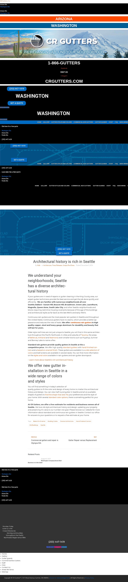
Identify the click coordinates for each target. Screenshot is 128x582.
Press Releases (57, 265)
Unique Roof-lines (68, 265)
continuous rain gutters (80, 323)
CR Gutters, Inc (5, 1)
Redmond (53, 338)
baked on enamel (39, 421)
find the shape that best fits (56, 395)
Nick (38, 265)
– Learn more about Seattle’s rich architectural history (50, 360)
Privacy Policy (89, 578)
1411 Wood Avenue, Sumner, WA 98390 (35, 578)
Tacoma (84, 335)
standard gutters (70, 347)
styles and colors (40, 355)
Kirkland (41, 338)
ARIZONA (64, 19)
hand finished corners (83, 421)
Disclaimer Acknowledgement (59, 578)
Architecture (47, 265)
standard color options (58, 397)
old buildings (33, 425)
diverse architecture (67, 421)
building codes (53, 421)
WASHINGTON (64, 25)
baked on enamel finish (47, 350)
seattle (43, 425)
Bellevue (33, 338)
